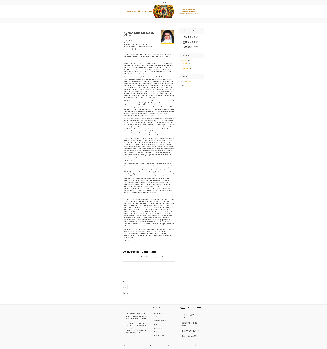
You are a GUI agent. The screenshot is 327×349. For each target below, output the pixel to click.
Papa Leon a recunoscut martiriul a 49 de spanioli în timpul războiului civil (190, 330)
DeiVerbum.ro (158, 332)
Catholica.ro (158, 313)
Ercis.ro (156, 324)
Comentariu (127, 260)
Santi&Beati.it (185, 69)
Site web (125, 293)
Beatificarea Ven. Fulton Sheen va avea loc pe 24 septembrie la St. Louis (189, 336)
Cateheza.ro (158, 328)
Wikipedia (184, 60)
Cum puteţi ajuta (160, 345)
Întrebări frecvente (137, 345)
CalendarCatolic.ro (160, 321)
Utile (151, 345)
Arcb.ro (156, 317)
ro (187, 81)
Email (125, 287)
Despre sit (127, 345)
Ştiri (146, 345)
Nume (125, 281)
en (189, 81)
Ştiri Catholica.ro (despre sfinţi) (190, 307)
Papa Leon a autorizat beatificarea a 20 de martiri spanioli (189, 316)
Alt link (183, 66)
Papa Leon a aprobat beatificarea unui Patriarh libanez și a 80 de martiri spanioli (189, 323)
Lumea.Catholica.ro (160, 336)
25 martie (129, 49)
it (190, 81)
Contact (170, 345)
